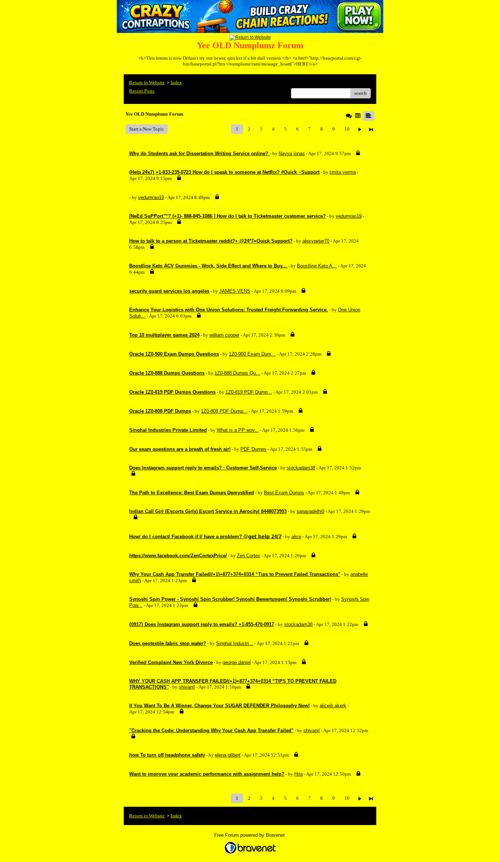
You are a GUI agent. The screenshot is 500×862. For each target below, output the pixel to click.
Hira (298, 774)
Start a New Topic (146, 129)
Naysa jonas (292, 153)
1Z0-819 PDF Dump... (248, 392)
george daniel (237, 662)
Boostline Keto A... (317, 266)
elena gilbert (227, 755)
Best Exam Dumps (284, 492)
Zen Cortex (248, 555)
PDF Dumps (253, 449)
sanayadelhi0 (310, 511)
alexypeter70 (315, 241)
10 (347, 129)
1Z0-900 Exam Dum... (252, 354)
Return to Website (147, 82)
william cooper (224, 335)
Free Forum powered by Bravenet (250, 835)
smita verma (342, 172)
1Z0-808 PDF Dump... (224, 411)
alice (296, 536)
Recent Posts (141, 91)
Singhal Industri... (234, 643)
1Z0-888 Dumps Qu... (237, 373)
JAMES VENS (234, 291)
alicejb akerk (333, 705)
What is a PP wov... (238, 430)
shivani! (187, 687)
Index (176, 82)
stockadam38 (301, 468)
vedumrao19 (151, 197)
